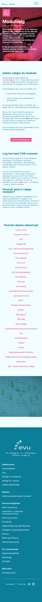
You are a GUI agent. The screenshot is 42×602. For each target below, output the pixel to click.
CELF (21, 239)
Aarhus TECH (21, 230)
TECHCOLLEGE (21, 338)
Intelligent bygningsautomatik (15, 530)
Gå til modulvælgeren (21, 140)
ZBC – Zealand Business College (21, 366)
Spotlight (6, 561)
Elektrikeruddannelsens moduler (16, 496)
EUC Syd (21, 282)
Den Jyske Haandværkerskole (21, 249)
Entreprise (6, 522)
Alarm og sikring (9, 507)
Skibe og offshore (10, 538)
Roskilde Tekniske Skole (21, 305)
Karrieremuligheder (11, 503)
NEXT (21, 300)
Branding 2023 (9, 573)
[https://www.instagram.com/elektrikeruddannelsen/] (33, 583)
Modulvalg (6, 557)
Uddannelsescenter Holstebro (21, 352)
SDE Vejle (21, 319)
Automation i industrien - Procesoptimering (13, 512)
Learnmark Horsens (21, 296)
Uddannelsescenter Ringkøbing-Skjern (21, 357)
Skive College (21, 324)
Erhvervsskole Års (21, 253)
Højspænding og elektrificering (16, 526)
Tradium (21, 343)
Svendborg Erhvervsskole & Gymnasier (21, 329)
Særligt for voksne (10, 481)
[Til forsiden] (21, 445)
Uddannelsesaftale (10, 553)
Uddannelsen (8, 464)
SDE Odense (21, 315)
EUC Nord (21, 263)
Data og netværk (10, 518)
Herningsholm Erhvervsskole (21, 291)
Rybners (21, 310)
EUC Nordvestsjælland (21, 272)
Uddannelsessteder (11, 485)
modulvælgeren (8, 80)
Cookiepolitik (10, 584)
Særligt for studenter (11, 476)
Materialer (7, 568)
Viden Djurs (21, 361)
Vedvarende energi (10, 542)
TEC (21, 333)
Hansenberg (21, 286)
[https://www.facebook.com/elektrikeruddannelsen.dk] (29, 583)
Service (5, 534)
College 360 (21, 244)
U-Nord (21, 347)
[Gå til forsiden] (8, 4)
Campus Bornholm (21, 234)
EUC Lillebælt (21, 258)
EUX (4, 473)
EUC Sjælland (21, 277)
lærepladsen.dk (18, 36)
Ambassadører (8, 468)
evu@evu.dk (22, 182)
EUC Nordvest (21, 267)
